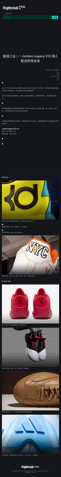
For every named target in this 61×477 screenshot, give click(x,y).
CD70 (57, 79)
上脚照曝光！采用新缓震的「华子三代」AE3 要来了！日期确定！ (20, 455)
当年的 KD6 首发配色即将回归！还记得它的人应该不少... (18, 221)
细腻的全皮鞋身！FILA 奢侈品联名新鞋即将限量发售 (17, 412)
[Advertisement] (30, 32)
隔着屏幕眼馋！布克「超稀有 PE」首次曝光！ (15, 227)
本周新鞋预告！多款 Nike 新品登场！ (12, 232)
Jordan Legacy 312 (55, 76)
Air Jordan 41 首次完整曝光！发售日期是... (14, 325)
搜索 (55, 17)
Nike (58, 74)
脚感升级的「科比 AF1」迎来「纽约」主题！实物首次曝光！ (19, 276)
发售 (58, 77)
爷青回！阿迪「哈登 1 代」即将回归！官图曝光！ (16, 368)
